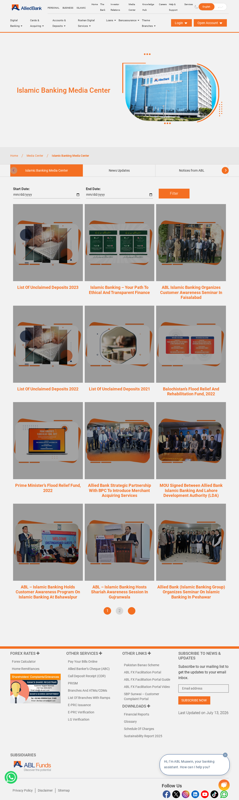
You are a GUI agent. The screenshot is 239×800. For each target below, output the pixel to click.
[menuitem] (206, 6)
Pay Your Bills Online (82, 661)
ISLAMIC (81, 8)
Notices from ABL (191, 170)
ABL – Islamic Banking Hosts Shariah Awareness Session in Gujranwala (119, 591)
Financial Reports (136, 714)
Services (188, 4)
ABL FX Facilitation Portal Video (147, 687)
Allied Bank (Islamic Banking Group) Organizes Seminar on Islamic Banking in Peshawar (191, 591)
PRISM (73, 683)
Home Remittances (25, 669)
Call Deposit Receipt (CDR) (87, 676)
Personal (53, 8)
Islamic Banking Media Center (46, 170)
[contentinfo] (225, 755)
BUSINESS (68, 8)
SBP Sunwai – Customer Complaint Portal (141, 696)
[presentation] (13, 170)
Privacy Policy (23, 790)
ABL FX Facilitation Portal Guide (147, 679)
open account (208, 23)
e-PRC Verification (81, 712)
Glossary (130, 721)
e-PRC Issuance (79, 705)
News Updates (119, 170)
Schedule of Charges (139, 729)
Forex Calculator (24, 661)
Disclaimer (45, 790)
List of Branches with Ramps (89, 698)
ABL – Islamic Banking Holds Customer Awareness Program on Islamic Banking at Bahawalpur (48, 591)
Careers (163, 4)
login (179, 23)
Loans (109, 20)
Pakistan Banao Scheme (141, 665)
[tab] (119, 170)
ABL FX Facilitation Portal (142, 672)
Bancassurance (128, 20)
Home (94, 4)
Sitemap (64, 790)
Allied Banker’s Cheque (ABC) (89, 669)
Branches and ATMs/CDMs (87, 690)
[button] (11, 777)
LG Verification (78, 719)
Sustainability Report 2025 (143, 736)
